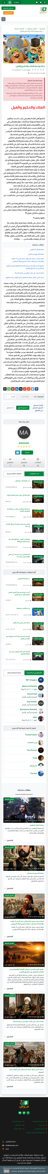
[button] (5, 389)
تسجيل (9, 408)
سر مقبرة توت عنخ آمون (22, 481)
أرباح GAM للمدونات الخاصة (35, 1132)
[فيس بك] (45, 2)
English (16, 2)
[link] (24, 446)
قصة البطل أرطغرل (37, 249)
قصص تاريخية (19, 29)
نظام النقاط (18, 1129)
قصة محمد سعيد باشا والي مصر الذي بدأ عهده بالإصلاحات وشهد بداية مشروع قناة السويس (28, 260)
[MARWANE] (24, 432)
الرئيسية (42, 29)
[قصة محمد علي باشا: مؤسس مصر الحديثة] (24, 1006)
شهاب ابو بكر (9, 629)
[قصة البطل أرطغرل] (24, 810)
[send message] (17, 452)
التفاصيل (10, 840)
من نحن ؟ (41, 1125)
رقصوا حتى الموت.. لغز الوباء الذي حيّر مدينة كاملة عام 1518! (19, 540)
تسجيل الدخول (22, 408)
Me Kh (7, 501)
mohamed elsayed (10, 487)
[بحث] (3, 19)
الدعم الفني (18, 1125)
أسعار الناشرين (39, 1129)
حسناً (6, 1171)
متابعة (27, 452)
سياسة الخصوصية (39, 1121)
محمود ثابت (8, 965)
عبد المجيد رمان (10, 659)
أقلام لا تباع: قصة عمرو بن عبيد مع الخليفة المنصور (19, 653)
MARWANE (24, 443)
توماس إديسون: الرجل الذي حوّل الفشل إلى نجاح (18, 525)
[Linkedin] (17, 389)
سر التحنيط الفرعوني (24, 578)
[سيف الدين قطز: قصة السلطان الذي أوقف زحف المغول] (24, 1054)
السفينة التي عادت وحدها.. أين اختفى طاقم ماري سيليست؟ (19, 555)
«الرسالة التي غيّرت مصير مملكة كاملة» (18, 495)
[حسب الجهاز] (10, 2)
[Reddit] (28, 389)
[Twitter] (32, 389)
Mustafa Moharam (11, 547)
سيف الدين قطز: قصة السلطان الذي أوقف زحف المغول (24, 277)
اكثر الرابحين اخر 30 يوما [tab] (34, 673)
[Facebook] (36, 389)
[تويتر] (41, 2)
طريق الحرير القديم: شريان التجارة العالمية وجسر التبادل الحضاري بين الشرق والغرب (25, 267)
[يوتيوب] (36, 2)
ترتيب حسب (24, 396)
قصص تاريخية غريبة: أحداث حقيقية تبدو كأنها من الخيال (18, 637)
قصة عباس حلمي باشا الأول (21, 623)
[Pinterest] (13, 389)
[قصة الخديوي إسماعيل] (24, 858)
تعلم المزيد (14, 1171)
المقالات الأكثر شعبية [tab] (14, 474)
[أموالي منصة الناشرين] (43, 10)
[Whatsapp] (9, 389)
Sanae (7, 532)
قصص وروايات (31, 29)
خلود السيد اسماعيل (11, 614)
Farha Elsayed (10, 516)
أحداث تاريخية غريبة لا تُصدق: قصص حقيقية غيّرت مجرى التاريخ (19, 593)
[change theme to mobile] (4, 2)
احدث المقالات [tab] (34, 474)
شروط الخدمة (17, 1121)
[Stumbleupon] (24, 389)
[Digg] (20, 389)
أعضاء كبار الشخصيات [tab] (14, 673)
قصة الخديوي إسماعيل (36, 254)
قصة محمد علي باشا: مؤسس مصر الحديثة (29, 273)
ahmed (7, 600)
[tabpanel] (24, 699)
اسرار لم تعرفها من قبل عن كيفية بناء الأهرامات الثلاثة (18, 510)
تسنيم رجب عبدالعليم (11, 820)
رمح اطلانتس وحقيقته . (23, 608)
